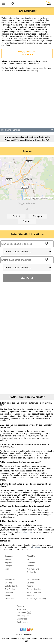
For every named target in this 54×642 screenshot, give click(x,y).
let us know (28, 532)
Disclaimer (31, 563)
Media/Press (22, 619)
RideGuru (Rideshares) (36, 599)
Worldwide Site (33, 569)
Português (9, 569)
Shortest (27, 221)
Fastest (16, 216)
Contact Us (31, 572)
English (8, 559)
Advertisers (21, 609)
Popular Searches (34, 589)
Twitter (7, 595)
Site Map (30, 566)
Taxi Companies (23, 616)
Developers (21, 613)
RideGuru (36, 547)
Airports (30, 586)
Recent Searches (34, 592)
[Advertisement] (27, 99)
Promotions (9, 599)
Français (8, 566)
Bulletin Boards (11, 586)
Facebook (9, 592)
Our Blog (8, 583)
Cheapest (37, 216)
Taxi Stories (10, 589)
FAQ (28, 559)
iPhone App (31, 595)
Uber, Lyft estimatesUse (27, 53)
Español (8, 563)
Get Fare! (27, 278)
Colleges (30, 583)
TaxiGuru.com (22, 622)
